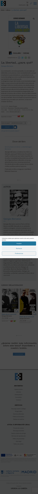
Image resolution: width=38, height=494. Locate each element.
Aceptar (19, 243)
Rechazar (19, 248)
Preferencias (19, 253)
